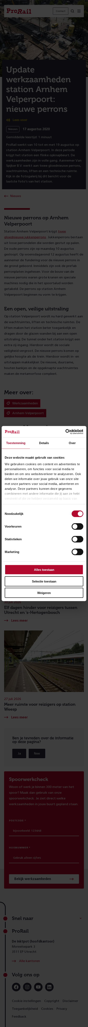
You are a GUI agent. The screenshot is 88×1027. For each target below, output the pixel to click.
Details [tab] (44, 443)
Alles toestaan (44, 569)
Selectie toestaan (44, 581)
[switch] (77, 526)
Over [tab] (72, 443)
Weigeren (44, 593)
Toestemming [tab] (15, 443)
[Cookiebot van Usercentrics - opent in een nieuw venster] (65, 431)
